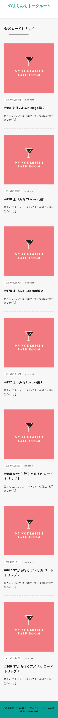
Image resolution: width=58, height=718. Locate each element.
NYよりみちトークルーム (29, 5)
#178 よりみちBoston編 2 (23, 291)
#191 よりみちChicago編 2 (24, 108)
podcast (29, 99)
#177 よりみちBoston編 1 (23, 382)
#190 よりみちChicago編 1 (24, 199)
